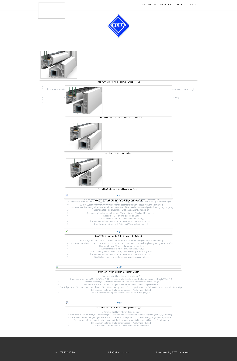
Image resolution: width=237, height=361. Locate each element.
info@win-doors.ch (118, 352)
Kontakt (193, 5)
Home (143, 5)
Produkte (181, 5)
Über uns (152, 5)
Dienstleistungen (166, 5)
